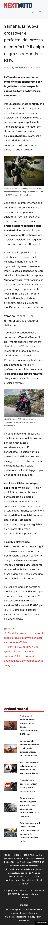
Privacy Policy (34, 917)
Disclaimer (24, 920)
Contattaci (24, 897)
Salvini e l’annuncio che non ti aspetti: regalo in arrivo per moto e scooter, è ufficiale (24, 638)
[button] (33, 12)
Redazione (21, 917)
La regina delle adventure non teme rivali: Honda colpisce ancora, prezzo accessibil (29, 748)
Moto (11, 628)
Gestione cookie (41, 923)
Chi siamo (9, 917)
